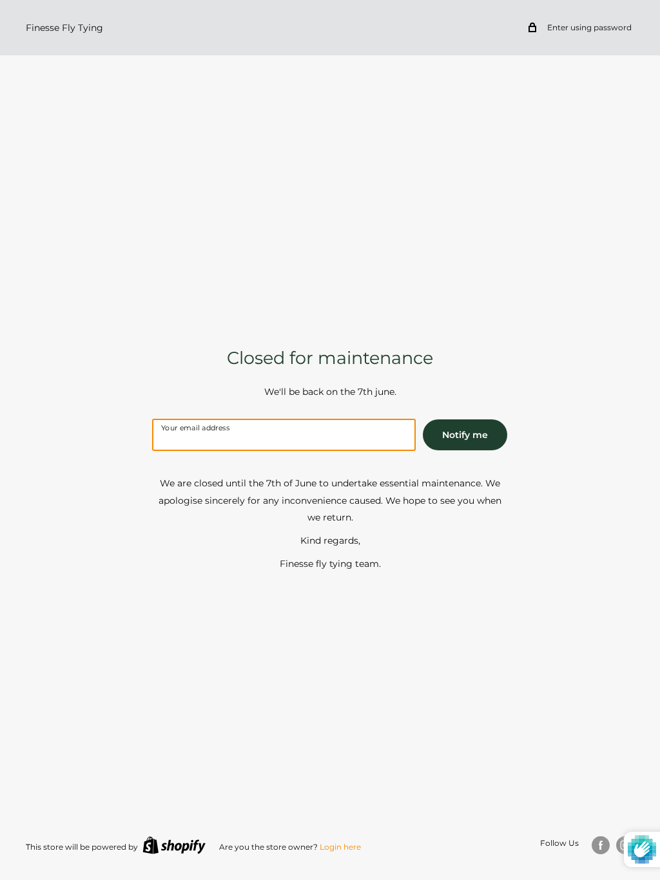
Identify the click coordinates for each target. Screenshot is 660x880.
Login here (340, 847)
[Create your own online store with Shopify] (174, 845)
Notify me (465, 435)
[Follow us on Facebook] (601, 845)
